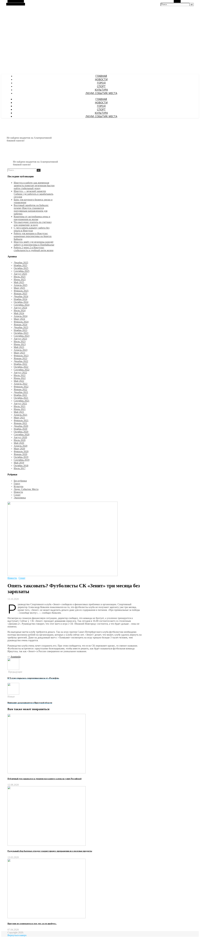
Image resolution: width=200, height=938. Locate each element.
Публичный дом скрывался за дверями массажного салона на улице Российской (44, 778)
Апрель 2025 (20, 285)
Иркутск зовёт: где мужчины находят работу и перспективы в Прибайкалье (34, 243)
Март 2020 (19, 448)
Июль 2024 (19, 310)
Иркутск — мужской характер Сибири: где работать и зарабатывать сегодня (33, 194)
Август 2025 (20, 274)
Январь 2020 (20, 454)
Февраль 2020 (21, 451)
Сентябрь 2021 (21, 400)
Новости (101, 79)
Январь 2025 (20, 293)
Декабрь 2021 (21, 392)
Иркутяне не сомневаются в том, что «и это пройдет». (32, 923)
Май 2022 (19, 381)
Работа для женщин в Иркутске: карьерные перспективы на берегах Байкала (33, 236)
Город (101, 83)
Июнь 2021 (20, 409)
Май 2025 (19, 282)
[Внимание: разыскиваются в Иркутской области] (13, 693)
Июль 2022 (19, 375)
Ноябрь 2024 (20, 299)
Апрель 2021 (20, 414)
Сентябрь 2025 (21, 271)
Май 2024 (19, 313)
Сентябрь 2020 (21, 434)
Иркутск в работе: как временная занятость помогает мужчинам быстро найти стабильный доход (34, 185)
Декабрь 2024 (21, 296)
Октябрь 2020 (21, 431)
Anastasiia (15, 656)
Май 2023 (19, 347)
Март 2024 (19, 319)
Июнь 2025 (20, 279)
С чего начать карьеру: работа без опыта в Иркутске (31, 229)
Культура (101, 89)
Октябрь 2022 (21, 367)
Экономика (20, 497)
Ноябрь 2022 (20, 364)
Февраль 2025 (21, 290)
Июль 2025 (19, 276)
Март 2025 (19, 288)
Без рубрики (20, 480)
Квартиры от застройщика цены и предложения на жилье (32, 218)
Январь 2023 (20, 358)
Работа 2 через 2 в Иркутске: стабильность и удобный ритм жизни (33, 249)
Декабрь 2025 (21, 262)
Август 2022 (20, 372)
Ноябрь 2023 (20, 330)
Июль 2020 (19, 440)
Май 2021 (19, 412)
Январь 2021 (20, 423)
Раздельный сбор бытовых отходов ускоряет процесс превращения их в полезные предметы (50, 851)
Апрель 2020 (20, 445)
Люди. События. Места (101, 93)
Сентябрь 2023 (21, 336)
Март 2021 (19, 417)
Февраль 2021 (21, 420)
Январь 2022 (20, 389)
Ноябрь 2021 (20, 395)
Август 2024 (20, 307)
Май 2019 (19, 462)
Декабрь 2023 (21, 327)
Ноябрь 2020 (20, 429)
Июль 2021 (19, 406)
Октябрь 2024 (21, 302)
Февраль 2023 (21, 355)
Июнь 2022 (20, 378)
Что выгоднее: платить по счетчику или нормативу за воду (33, 223)
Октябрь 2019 (21, 457)
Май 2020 (19, 443)
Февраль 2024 (21, 321)
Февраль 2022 (21, 386)
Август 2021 (20, 403)
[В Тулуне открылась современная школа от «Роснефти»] (13, 669)
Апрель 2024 (20, 316)
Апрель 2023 (20, 350)
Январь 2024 (20, 324)
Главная (101, 76)
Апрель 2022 (20, 383)
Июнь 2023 (20, 344)
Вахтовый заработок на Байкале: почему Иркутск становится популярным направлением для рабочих (31, 209)
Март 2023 (19, 352)
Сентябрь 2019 (21, 460)
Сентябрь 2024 (21, 305)
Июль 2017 (19, 468)
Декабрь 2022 (21, 361)
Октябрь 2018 (21, 465)
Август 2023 (20, 338)
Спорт (101, 86)
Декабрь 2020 (21, 426)
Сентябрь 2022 (21, 369)
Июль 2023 (19, 341)
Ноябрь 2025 (20, 265)
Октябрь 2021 (21, 398)
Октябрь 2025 (21, 268)
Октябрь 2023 (21, 333)
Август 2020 (20, 437)
